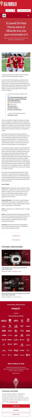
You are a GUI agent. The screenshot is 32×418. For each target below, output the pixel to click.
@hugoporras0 (13, 106)
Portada (10, 40)
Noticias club (25, 38)
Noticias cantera (18, 38)
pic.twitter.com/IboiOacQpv (14, 110)
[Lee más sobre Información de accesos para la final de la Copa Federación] (16, 258)
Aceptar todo (16, 406)
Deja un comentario (8, 38)
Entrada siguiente (16, 240)
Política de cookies (13, 402)
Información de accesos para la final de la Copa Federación (14, 269)
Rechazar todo (16, 414)
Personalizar (16, 410)
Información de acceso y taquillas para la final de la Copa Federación (16, 294)
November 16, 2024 (12, 115)
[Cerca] (30, 390)
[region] (16, 403)
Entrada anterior (16, 236)
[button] (4, 15)
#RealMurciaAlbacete (12, 108)
